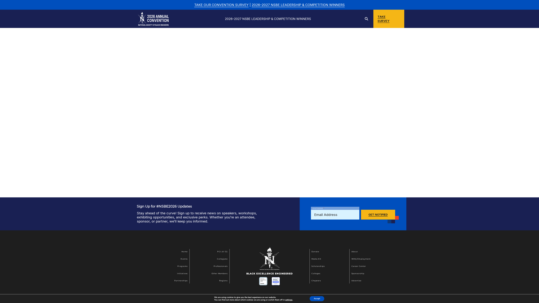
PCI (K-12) (222, 252)
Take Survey (384, 19)
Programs (182, 266)
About (354, 252)
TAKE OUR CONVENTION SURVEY (221, 5)
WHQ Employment (361, 259)
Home (184, 252)
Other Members (220, 273)
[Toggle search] (366, 19)
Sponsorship (357, 273)
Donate (315, 252)
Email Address (318, 208)
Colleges (315, 273)
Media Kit (316, 259)
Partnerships (181, 281)
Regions (223, 281)
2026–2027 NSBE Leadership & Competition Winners (298, 5)
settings (288, 300)
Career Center (358, 266)
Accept (317, 298)
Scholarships (318, 266)
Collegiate (222, 259)
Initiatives (182, 273)
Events (184, 259)
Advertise (356, 281)
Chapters (316, 281)
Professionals (221, 266)
